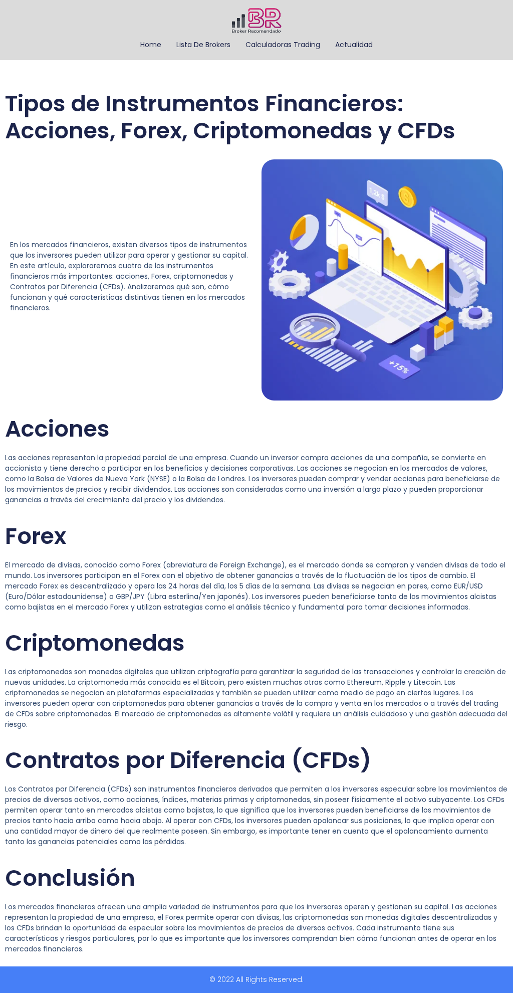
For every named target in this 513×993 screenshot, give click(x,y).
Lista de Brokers (203, 45)
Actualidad (354, 45)
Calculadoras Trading (282, 45)
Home (150, 45)
